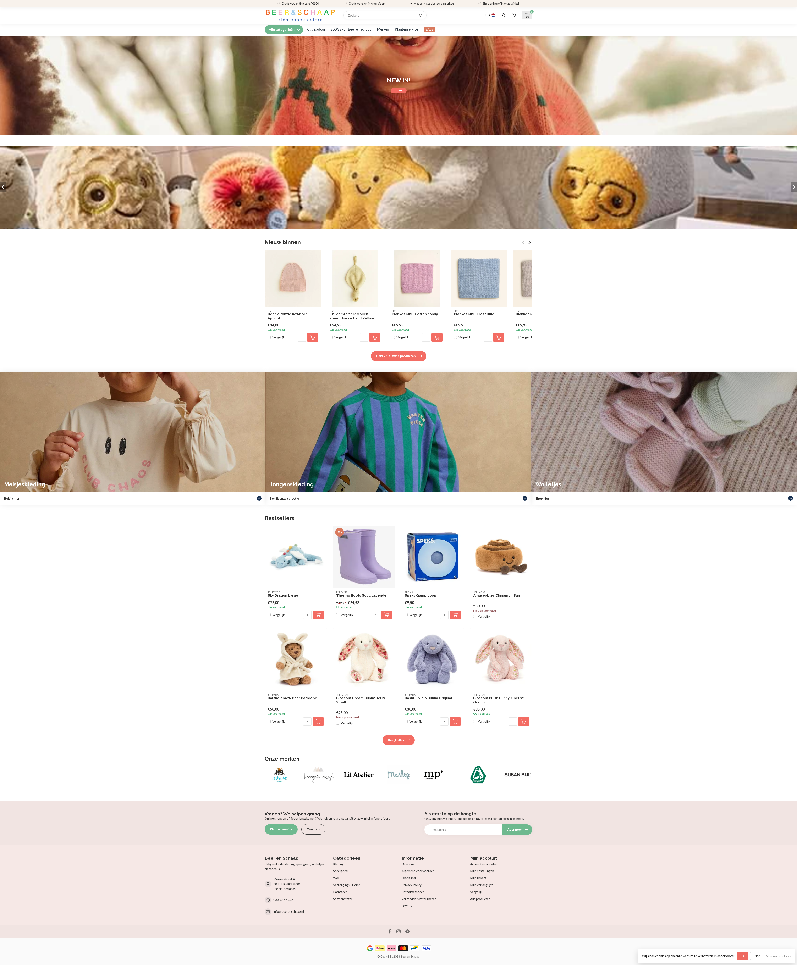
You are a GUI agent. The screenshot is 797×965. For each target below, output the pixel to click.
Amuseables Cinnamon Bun (496, 595)
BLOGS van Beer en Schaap (351, 29)
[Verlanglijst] (514, 15)
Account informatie (483, 864)
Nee (757, 956)
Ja (742, 956)
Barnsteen (340, 892)
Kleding (338, 864)
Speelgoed (340, 871)
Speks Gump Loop (420, 595)
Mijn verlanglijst (481, 885)
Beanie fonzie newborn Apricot (287, 316)
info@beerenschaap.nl (288, 911)
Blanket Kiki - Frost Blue (474, 314)
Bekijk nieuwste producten (396, 356)
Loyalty (407, 906)
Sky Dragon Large (283, 595)
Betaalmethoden (413, 892)
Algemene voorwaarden (418, 871)
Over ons (313, 829)
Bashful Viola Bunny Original (428, 698)
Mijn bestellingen (482, 871)
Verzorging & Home (346, 885)
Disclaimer (409, 878)
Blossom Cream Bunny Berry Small (360, 700)
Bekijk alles (396, 740)
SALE (429, 29)
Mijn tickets (478, 878)
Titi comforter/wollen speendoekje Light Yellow (352, 316)
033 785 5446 (283, 900)
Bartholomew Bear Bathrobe (292, 698)
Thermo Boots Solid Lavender (362, 595)
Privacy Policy (412, 885)
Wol (336, 878)
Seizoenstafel (342, 899)
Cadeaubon (316, 29)
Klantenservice (406, 29)
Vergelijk (278, 337)
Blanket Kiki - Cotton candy (415, 314)
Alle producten (480, 899)
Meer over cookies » (778, 956)
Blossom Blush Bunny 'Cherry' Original (498, 700)
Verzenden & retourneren (419, 899)
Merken (383, 29)
